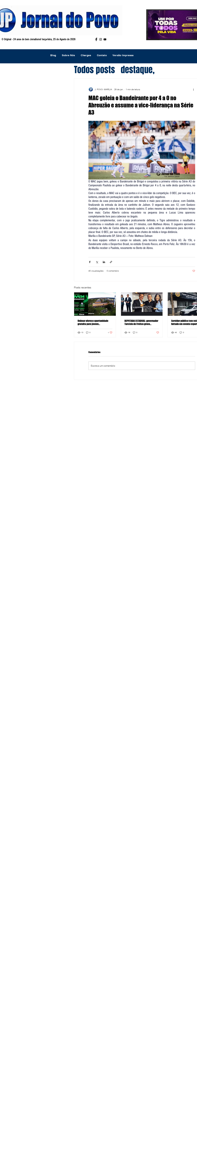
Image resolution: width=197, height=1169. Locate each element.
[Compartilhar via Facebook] (89, 262)
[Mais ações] (193, 89)
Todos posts (94, 70)
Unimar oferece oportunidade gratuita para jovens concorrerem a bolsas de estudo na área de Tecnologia (94, 322)
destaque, (138, 70)
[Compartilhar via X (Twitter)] (96, 262)
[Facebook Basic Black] (96, 39)
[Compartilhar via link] (111, 262)
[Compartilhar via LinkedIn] (104, 262)
